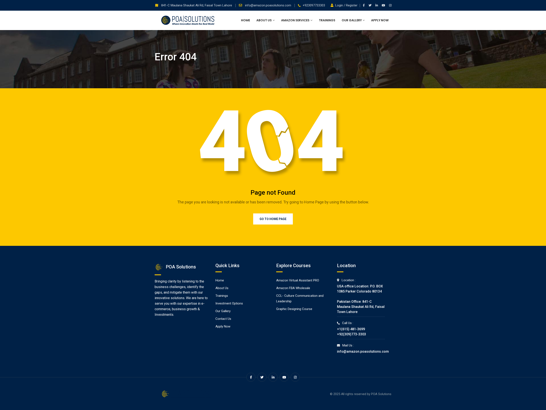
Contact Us (223, 319)
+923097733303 (314, 5)
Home (245, 20)
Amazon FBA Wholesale (293, 288)
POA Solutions (381, 394)
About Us (264, 20)
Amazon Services (295, 20)
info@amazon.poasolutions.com (268, 5)
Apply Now (380, 20)
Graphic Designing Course (294, 309)
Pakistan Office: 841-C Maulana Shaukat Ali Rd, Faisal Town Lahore (361, 307)
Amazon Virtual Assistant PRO (297, 280)
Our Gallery (352, 20)
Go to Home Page (273, 219)
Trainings (327, 20)
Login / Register (346, 5)
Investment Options (229, 303)
